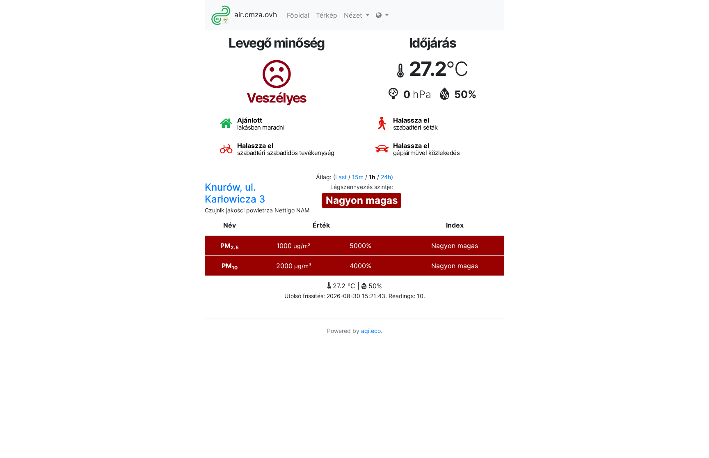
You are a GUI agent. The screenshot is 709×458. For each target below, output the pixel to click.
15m (358, 176)
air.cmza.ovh (255, 14)
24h (386, 176)
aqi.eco (371, 330)
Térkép (326, 15)
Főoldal (298, 15)
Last (341, 176)
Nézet (354, 15)
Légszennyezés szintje (360, 186)
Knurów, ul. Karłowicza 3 (235, 193)
